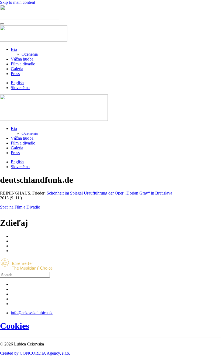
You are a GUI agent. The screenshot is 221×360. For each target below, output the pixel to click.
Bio (14, 49)
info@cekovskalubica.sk (32, 312)
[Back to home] (29, 18)
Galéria (17, 68)
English (17, 82)
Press (15, 73)
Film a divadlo (23, 64)
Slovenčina (20, 87)
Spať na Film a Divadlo (20, 207)
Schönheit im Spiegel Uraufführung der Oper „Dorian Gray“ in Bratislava (109, 193)
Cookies (14, 326)
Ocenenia (30, 54)
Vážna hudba (22, 59)
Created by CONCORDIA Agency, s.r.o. (35, 353)
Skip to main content (17, 2)
